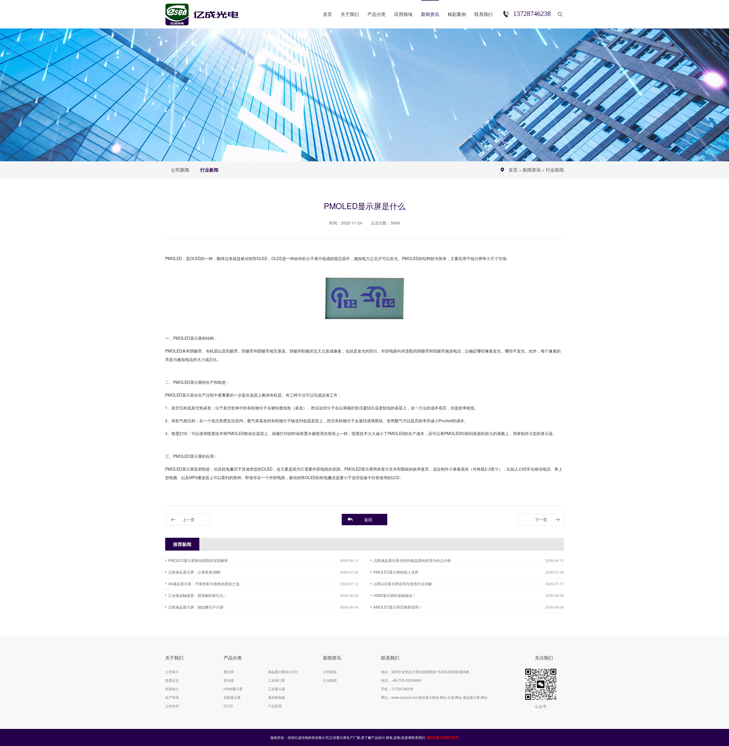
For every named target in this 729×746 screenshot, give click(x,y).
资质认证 (172, 680)
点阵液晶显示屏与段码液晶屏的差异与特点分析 (412, 560)
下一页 (541, 519)
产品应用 (275, 705)
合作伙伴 (172, 705)
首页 (513, 169)
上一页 (188, 519)
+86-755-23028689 (406, 680)
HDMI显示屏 (233, 688)
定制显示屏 (232, 697)
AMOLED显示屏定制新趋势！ (397, 607)
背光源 (229, 680)
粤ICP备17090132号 (443, 737)
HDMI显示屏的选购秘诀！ (394, 595)
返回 (368, 519)
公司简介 (172, 671)
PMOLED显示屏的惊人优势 (396, 572)
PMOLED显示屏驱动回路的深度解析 (198, 560)
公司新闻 (180, 169)
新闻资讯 (532, 169)
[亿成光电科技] (207, 12)
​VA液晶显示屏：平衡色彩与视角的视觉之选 (203, 583)
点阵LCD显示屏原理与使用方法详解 (402, 583)
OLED (228, 705)
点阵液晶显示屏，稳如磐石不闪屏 (196, 607)
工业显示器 (276, 688)
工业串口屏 (276, 680)
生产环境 (172, 697)
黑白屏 (229, 671)
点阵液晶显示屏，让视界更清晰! (194, 572)
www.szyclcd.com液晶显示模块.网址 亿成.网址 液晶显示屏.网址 (439, 697)
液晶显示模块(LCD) (283, 671)
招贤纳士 (172, 688)
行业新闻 (209, 169)
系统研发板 (276, 697)
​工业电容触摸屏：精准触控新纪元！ (197, 595)
